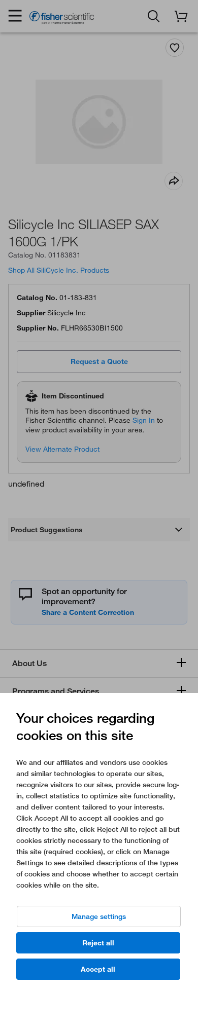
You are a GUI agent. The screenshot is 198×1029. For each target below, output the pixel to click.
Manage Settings (99, 916)
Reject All (98, 942)
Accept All (98, 969)
